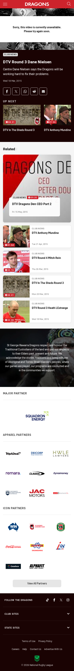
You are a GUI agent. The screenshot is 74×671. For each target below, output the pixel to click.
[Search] (69, 4)
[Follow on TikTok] (47, 600)
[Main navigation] (5, 4)
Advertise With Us (53, 649)
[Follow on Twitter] (61, 600)
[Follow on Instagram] (67, 600)
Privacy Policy (45, 641)
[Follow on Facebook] (54, 600)
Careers (15, 649)
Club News (10, 54)
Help (24, 649)
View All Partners (37, 583)
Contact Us (35, 649)
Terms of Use (28, 641)
